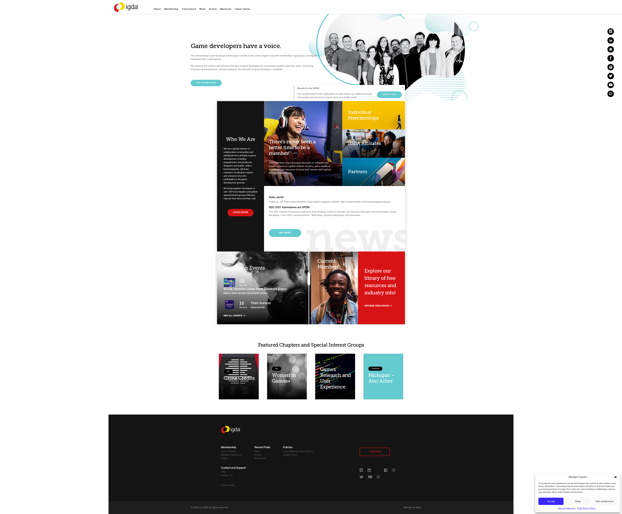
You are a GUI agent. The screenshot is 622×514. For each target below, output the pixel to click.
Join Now (375, 452)
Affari (418, 507)
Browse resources (377, 306)
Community (189, 9)
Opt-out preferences (567, 508)
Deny (578, 501)
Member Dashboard (231, 454)
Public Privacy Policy (586, 508)
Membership (171, 9)
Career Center (242, 9)
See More (285, 233)
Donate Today (389, 94)
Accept (551, 501)
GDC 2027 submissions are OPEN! (289, 207)
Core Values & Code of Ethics (298, 451)
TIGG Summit (261, 303)
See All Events (233, 316)
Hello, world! (276, 197)
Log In (224, 458)
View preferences (604, 501)
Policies (287, 447)
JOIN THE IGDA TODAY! (206, 83)
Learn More (240, 212)
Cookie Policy (290, 454)
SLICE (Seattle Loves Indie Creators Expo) (255, 289)
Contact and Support (233, 468)
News (202, 9)
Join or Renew (228, 451)
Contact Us (226, 475)
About (157, 9)
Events (213, 9)
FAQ (223, 471)
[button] (615, 477)
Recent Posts (262, 447)
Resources (225, 9)
